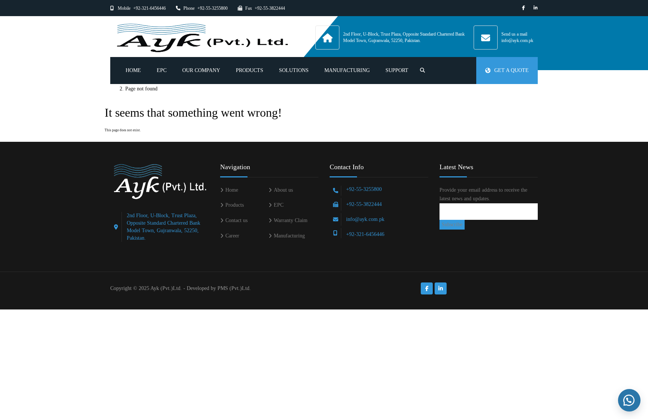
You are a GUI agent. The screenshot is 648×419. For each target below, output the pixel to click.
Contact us (236, 220)
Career (232, 236)
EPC (161, 70)
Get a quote (511, 70)
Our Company (201, 70)
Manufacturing (347, 70)
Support (397, 70)
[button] (629, 400)
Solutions (294, 70)
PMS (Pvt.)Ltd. (234, 288)
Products (249, 70)
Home (133, 70)
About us (283, 190)
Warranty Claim (291, 220)
